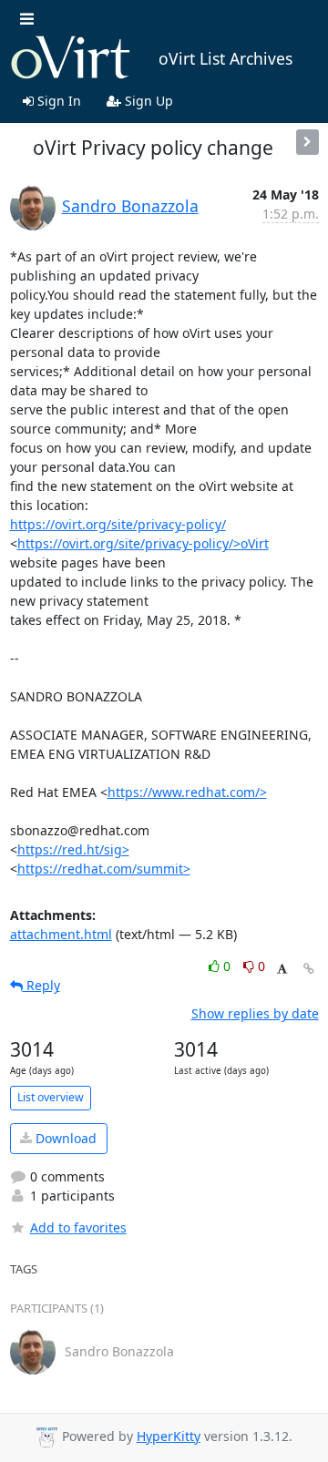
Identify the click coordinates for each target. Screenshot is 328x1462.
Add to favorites (78, 1227)
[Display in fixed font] (282, 968)
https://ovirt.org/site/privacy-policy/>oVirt (143, 543)
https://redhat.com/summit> (103, 868)
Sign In (57, 100)
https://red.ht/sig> (73, 849)
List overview (50, 1097)
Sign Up (147, 100)
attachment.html (61, 934)
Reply (41, 985)
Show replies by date (255, 1013)
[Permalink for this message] (309, 968)
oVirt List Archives (225, 58)
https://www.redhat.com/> (187, 792)
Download (64, 1138)
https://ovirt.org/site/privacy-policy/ (118, 524)
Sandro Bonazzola (130, 206)
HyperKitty (168, 1436)
